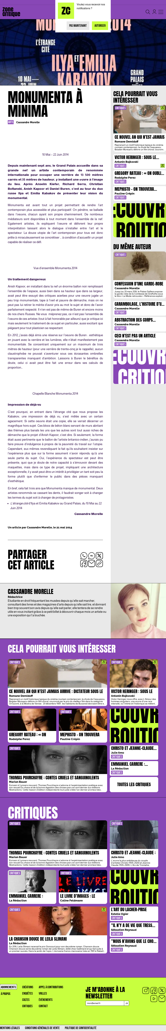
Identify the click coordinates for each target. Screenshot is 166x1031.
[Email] (162, 999)
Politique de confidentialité (80, 1028)
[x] (162, 990)
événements (46, 1000)
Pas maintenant (78, 26)
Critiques (27, 1006)
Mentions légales (10, 1028)
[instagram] (146, 990)
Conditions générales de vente (42, 1028)
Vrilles (43, 993)
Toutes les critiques (134, 784)
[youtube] (154, 999)
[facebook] (154, 990)
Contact (43, 1006)
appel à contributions (51, 987)
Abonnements (8, 987)
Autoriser (100, 26)
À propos (5, 994)
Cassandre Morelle (28, 122)
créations (27, 987)
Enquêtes (27, 993)
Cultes (26, 1000)
